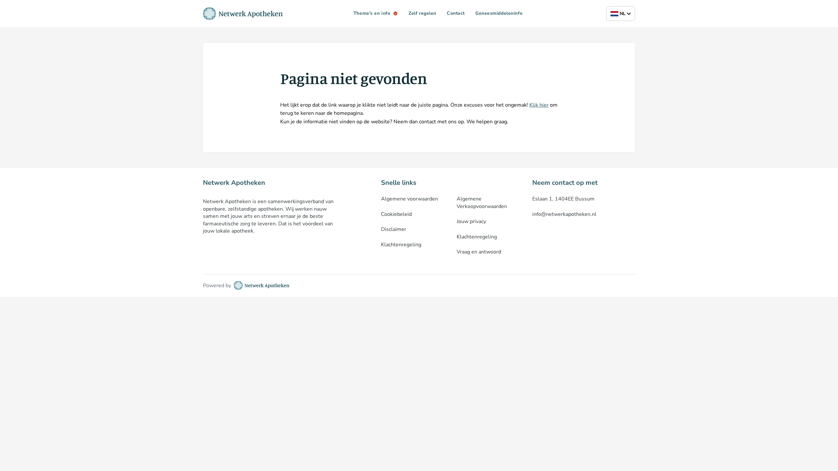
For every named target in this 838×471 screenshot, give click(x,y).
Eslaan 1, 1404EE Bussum (563, 198)
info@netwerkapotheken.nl (564, 214)
